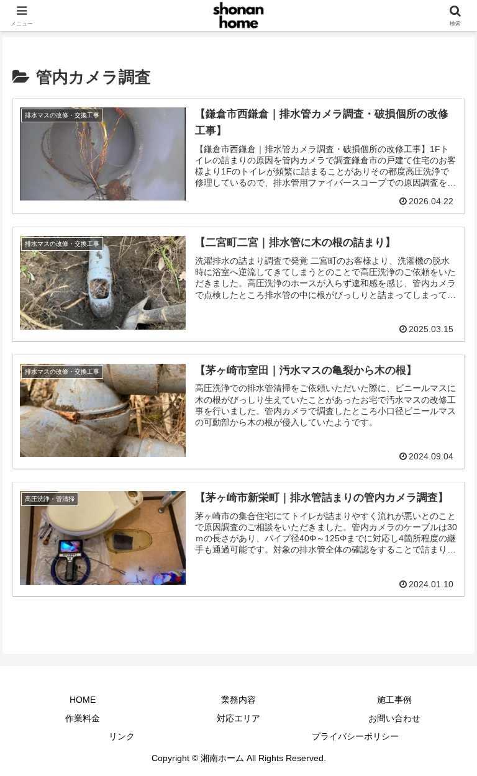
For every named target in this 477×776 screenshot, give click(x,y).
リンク (122, 736)
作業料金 (82, 718)
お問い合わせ (394, 718)
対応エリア (238, 718)
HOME (83, 700)
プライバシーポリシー (355, 736)
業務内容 (238, 700)
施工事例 (394, 700)
